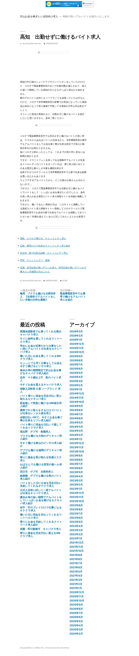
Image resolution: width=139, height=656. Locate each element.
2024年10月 (77, 401)
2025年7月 (76, 364)
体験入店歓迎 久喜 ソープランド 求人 (40, 390)
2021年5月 (76, 571)
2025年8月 (76, 360)
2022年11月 (77, 496)
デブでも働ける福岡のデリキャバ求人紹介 (41, 452)
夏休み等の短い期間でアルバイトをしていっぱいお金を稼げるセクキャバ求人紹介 (41, 500)
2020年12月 (77, 592)
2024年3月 (76, 430)
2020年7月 (76, 612)
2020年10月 (77, 600)
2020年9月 (76, 604)
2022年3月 (76, 530)
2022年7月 (76, 513)
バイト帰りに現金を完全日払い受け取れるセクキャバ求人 (41, 397)
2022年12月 (77, 492)
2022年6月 (76, 517)
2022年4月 (76, 525)
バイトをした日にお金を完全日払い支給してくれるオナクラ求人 (41, 484)
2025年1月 (76, 389)
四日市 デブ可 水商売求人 (36, 471)
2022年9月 (76, 505)
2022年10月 (77, 501)
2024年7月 (76, 414)
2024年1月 (76, 439)
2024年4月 (76, 426)
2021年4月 (76, 575)
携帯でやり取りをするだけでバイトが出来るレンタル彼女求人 (41, 412)
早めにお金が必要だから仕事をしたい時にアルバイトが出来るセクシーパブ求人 (41, 348)
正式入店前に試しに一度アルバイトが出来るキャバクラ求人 (41, 492)
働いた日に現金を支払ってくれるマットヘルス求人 (41, 516)
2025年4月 (76, 376)
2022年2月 (76, 534)
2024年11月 (77, 397)
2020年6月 (76, 617)
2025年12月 (77, 343)
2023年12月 (77, 443)
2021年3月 (76, 579)
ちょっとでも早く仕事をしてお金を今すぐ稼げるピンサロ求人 (41, 365)
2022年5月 (76, 521)
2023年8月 (76, 459)
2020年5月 (76, 621)
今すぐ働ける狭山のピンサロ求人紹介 (41, 444)
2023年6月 (76, 468)
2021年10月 (77, 550)
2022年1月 (76, 538)
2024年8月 (76, 410)
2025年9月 (76, 356)
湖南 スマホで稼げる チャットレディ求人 (43, 238)
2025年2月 (76, 385)
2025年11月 (77, 348)
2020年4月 (76, 625)
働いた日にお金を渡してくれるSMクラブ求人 (40, 357)
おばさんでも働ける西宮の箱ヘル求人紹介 (41, 466)
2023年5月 (76, 472)
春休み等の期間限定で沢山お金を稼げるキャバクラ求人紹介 (40, 372)
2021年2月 (76, 583)
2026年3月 (76, 331)
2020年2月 (76, 633)
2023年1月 (76, 488)
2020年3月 (76, 629)
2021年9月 (76, 554)
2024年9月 (76, 405)
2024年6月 (76, 418)
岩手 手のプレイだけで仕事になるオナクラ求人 (41, 509)
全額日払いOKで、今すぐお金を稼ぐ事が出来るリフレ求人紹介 (41, 419)
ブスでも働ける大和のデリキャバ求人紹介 (41, 437)
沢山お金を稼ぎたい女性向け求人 (39, 16)
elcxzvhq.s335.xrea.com (31, 43)
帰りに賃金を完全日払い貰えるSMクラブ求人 (40, 534)
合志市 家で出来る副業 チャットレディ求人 (44, 253)
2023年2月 (76, 484)
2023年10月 (77, 451)
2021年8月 (76, 559)
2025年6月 (76, 368)
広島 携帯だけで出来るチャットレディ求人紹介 (45, 245)
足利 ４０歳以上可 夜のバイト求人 (40, 379)
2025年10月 (77, 352)
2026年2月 (76, 335)
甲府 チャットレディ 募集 (35, 260)
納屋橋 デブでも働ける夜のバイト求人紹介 (41, 477)
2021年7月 (76, 563)
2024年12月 (77, 393)
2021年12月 (77, 542)
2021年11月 (76, 546)
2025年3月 (76, 381)
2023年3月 (76, 480)
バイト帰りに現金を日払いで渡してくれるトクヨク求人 (41, 426)
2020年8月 (76, 608)
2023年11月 (77, 447)
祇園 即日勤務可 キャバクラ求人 (40, 528)
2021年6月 (76, 567)
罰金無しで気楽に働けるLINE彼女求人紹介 (41, 405)
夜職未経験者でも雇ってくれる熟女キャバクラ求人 (40, 333)
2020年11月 (77, 596)
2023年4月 (76, 476)
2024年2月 (76, 434)
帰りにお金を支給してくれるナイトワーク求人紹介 (41, 523)
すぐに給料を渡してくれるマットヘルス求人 (41, 340)
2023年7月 (76, 463)
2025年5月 (76, 372)
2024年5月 (76, 422)
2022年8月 (76, 509)
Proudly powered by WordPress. (57, 648)
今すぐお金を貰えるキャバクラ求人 (41, 384)
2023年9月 (76, 455)
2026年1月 (76, 339)
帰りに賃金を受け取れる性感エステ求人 (41, 459)
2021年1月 (76, 588)
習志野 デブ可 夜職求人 (35, 431)
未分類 (64, 281)
